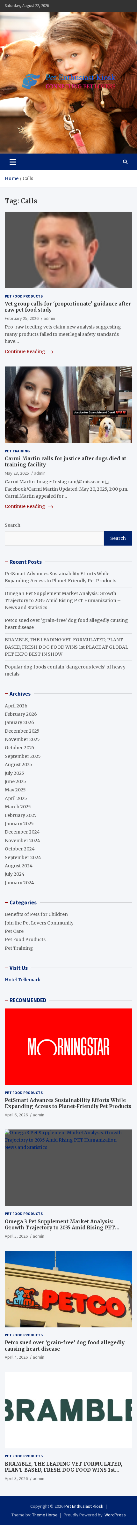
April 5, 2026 (16, 1236)
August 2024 (18, 866)
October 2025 (19, 748)
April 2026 (16, 706)
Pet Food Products (24, 296)
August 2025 (18, 764)
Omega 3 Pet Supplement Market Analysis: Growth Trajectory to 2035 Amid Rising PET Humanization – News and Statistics (63, 601)
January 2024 (19, 883)
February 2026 (21, 714)
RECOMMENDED (28, 1000)
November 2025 (22, 739)
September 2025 (23, 756)
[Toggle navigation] (13, 162)
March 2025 (18, 807)
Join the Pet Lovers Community (39, 923)
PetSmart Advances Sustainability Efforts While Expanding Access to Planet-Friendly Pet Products (68, 1103)
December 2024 (22, 832)
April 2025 (16, 798)
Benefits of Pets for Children (36, 914)
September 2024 (23, 857)
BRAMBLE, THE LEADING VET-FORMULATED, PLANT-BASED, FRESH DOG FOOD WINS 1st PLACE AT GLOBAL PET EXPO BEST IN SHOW (66, 647)
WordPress (115, 1515)
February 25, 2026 (22, 318)
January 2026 (19, 722)
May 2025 (15, 790)
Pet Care (14, 931)
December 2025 (22, 731)
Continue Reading (25, 351)
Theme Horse (45, 1515)
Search (12, 525)
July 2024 (15, 874)
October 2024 (20, 849)
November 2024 (22, 840)
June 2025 (15, 781)
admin (49, 318)
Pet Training (17, 451)
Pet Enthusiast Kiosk (83, 1506)
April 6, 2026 (16, 1115)
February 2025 (21, 815)
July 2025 (14, 773)
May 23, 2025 (17, 473)
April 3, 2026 (16, 1478)
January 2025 (19, 824)
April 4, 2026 (16, 1357)
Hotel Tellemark (23, 980)
